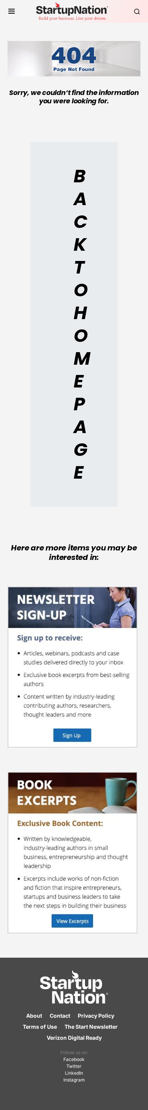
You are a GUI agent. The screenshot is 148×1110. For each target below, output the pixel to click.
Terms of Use (40, 1026)
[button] (12, 11)
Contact (60, 1015)
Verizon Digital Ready (74, 1037)
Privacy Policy (96, 1015)
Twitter (74, 1066)
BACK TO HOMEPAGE (82, 324)
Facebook (74, 1059)
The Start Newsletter (91, 1026)
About (34, 1015)
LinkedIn (74, 1073)
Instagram (74, 1080)
